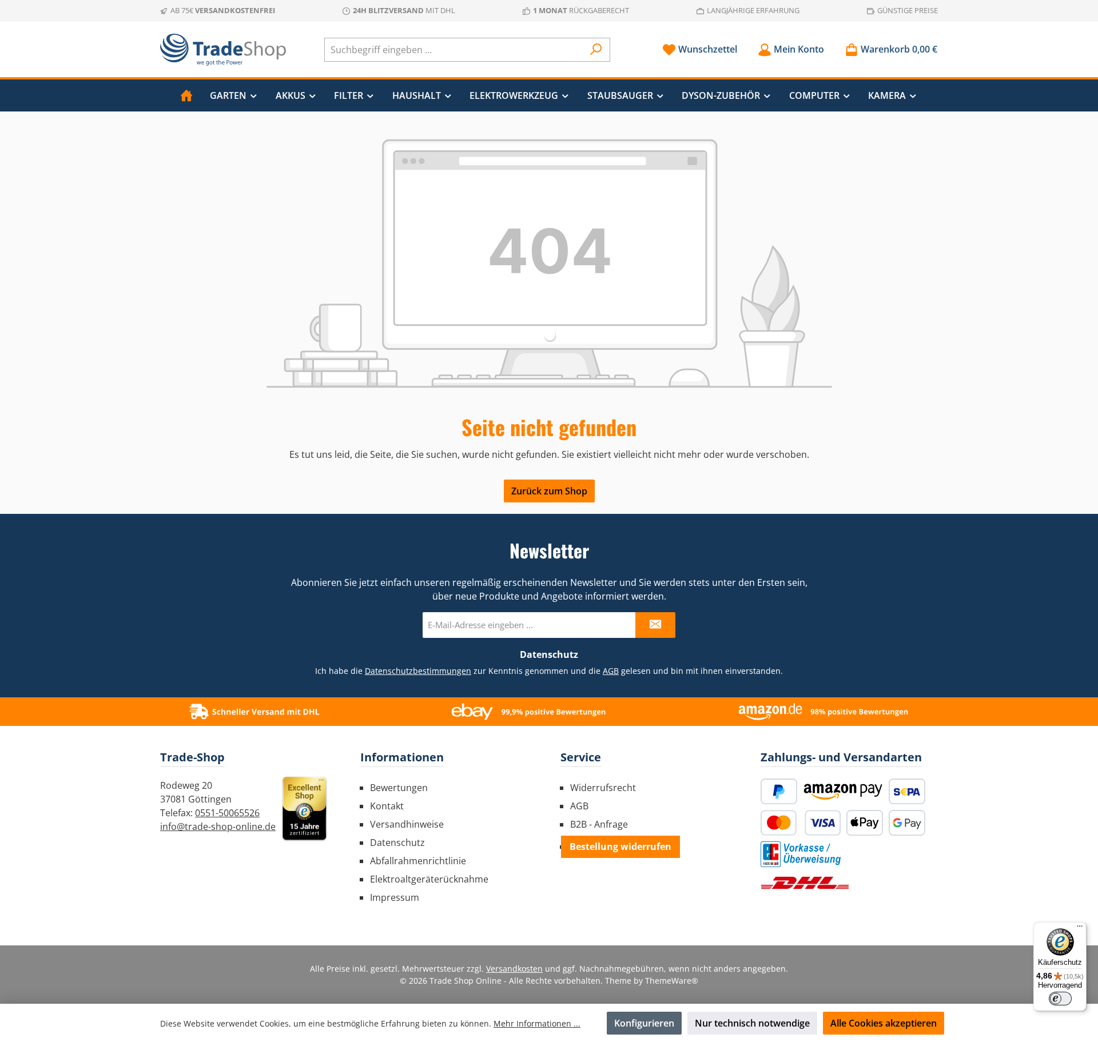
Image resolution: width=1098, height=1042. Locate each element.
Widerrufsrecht (603, 787)
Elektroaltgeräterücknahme (429, 879)
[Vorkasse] (801, 854)
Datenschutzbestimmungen (418, 670)
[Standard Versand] (805, 883)
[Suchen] (596, 49)
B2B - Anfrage (599, 824)
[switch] (1060, 998)
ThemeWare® (671, 980)
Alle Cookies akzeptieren (883, 1023)
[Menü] (1080, 929)
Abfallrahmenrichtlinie (418, 861)
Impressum (394, 897)
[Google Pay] (907, 823)
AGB (611, 670)
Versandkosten (514, 968)
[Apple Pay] (864, 823)
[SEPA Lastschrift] (907, 791)
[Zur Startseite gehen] (223, 50)
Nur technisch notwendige (752, 1023)
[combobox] (454, 49)
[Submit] (655, 625)
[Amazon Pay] (843, 791)
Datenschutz (397, 842)
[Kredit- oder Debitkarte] (801, 823)
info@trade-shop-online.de (218, 826)
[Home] (186, 95)
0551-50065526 (227, 813)
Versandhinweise (407, 824)
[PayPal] (779, 791)
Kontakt (387, 806)
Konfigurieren (644, 1023)
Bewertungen (399, 787)
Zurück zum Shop (549, 491)
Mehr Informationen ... (537, 1023)
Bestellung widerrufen (620, 846)
